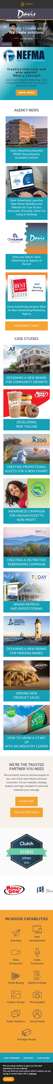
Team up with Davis (26, 812)
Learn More (26, 39)
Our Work (43, 1058)
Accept (8, 1079)
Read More (26, 93)
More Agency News (26, 326)
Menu (29, 4)
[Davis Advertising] (26, 14)
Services (28, 1058)
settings (32, 1073)
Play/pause (6, 44)
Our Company (12, 1058)
